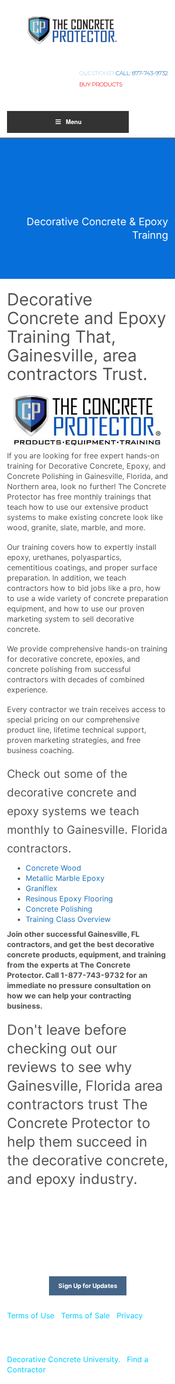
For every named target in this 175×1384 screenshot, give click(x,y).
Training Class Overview (68, 919)
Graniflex (41, 888)
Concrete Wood (53, 867)
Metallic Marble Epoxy (65, 878)
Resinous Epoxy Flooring (69, 898)
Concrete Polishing (59, 908)
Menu (74, 121)
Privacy (130, 1315)
